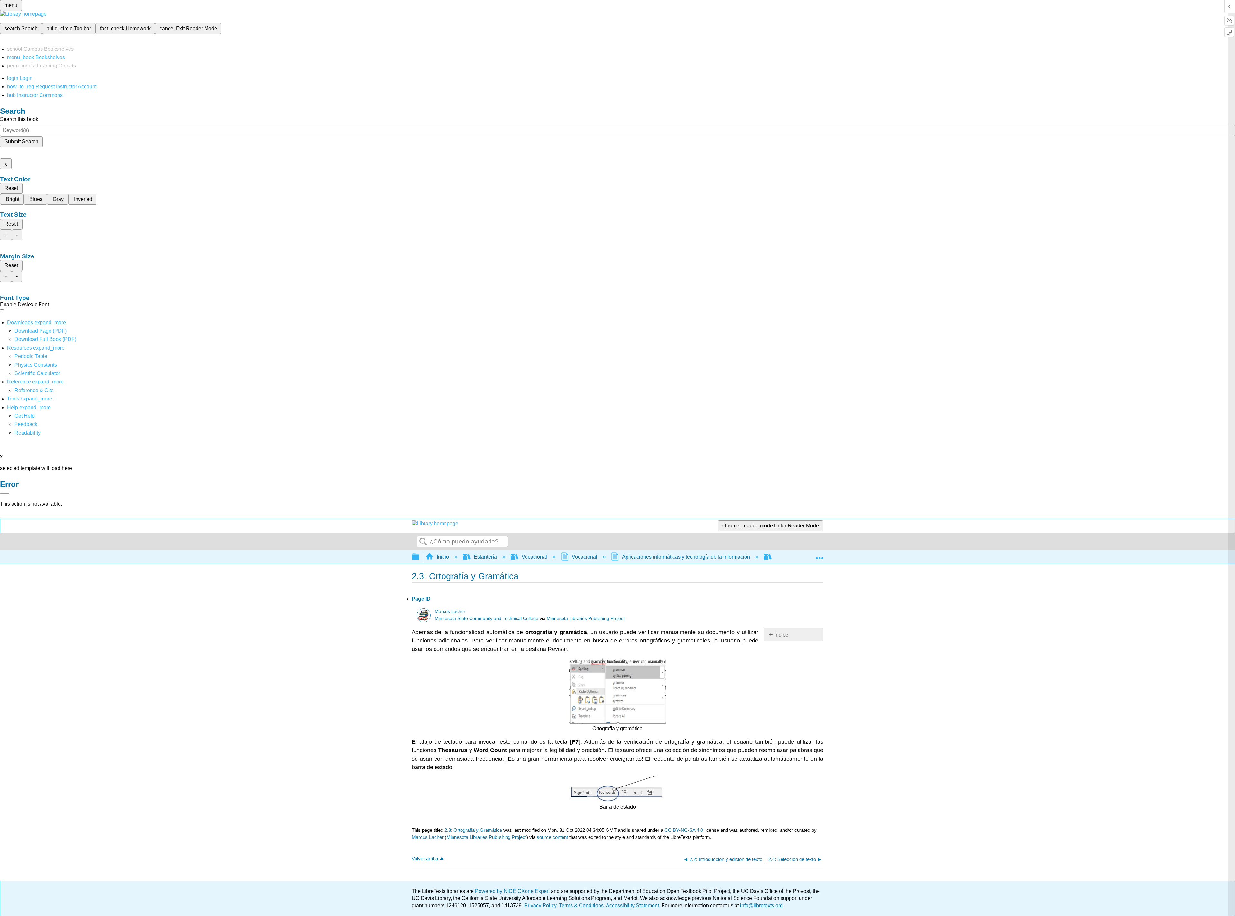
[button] (25, 424)
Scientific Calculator (37, 373)
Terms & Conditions (581, 905)
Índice (781, 635)
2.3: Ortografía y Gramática (473, 830)
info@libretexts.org (761, 905)
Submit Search (21, 141)
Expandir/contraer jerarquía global (419, 557)
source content (552, 837)
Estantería (485, 557)
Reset (11, 188)
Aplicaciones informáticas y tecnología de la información (686, 557)
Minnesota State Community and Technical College (486, 618)
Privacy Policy (540, 905)
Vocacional (534, 557)
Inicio (442, 557)
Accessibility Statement (632, 905)
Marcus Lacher (450, 611)
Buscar (423, 541)
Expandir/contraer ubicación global (819, 555)
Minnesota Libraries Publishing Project (586, 618)
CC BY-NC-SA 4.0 (683, 830)
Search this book (19, 119)
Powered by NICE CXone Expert (513, 891)
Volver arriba (425, 858)
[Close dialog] (4, 493)
